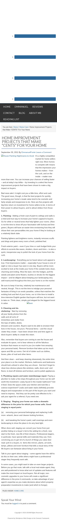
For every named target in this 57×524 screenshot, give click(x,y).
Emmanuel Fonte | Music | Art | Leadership (28, 9)
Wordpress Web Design (23, 518)
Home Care (19, 491)
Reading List (11, 119)
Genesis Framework (42, 518)
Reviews (37, 106)
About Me (35, 112)
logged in (16, 503)
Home (7, 106)
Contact (9, 112)
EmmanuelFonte (28, 152)
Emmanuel (21, 106)
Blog (22, 112)
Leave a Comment (43, 152)
